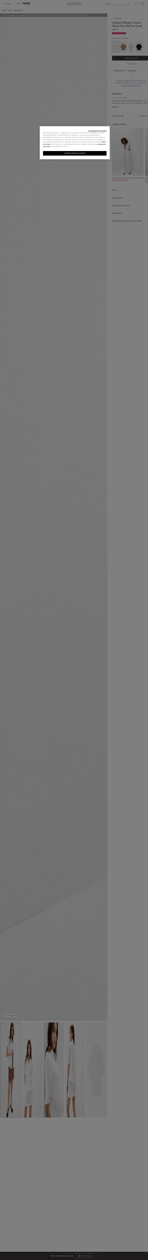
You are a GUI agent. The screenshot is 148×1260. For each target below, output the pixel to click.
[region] (75, 142)
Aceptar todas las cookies (74, 153)
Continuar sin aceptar (97, 131)
